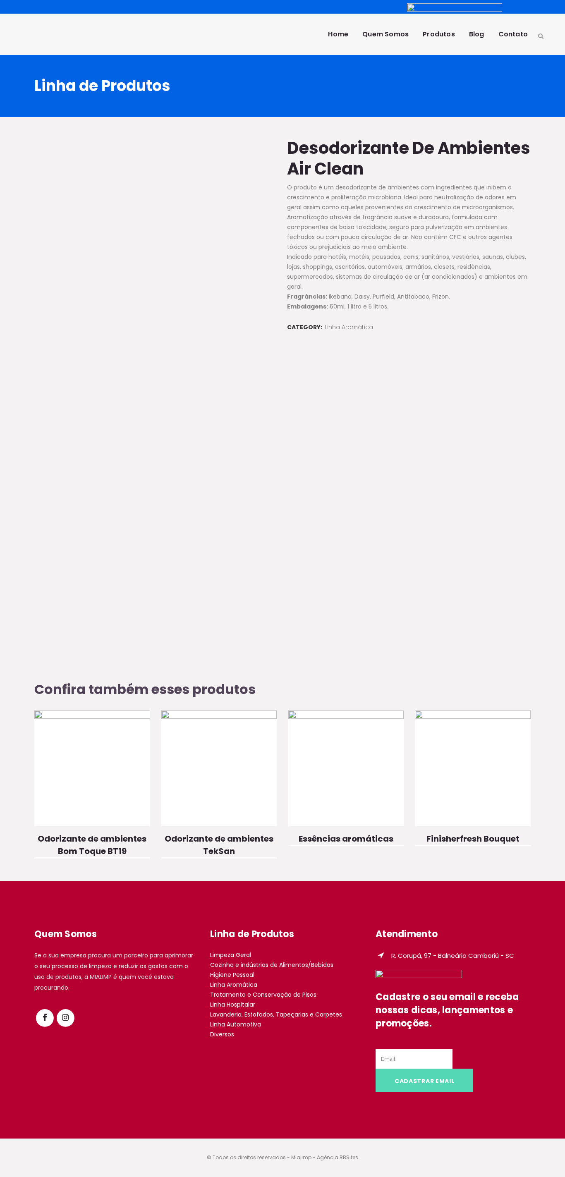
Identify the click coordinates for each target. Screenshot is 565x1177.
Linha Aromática (349, 327)
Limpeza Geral (230, 955)
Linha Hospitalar (232, 1004)
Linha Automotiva (235, 1024)
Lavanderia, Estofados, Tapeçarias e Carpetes (276, 1014)
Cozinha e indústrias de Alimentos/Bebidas (271, 965)
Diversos (222, 1034)
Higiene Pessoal (232, 975)
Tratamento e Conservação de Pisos (263, 994)
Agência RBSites (337, 1157)
